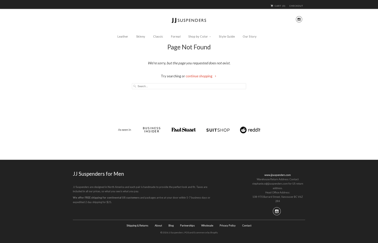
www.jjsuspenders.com (277, 174)
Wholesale (207, 225)
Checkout (296, 6)
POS (186, 232)
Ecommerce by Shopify (206, 232)
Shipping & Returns (137, 225)
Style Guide (227, 36)
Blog (171, 225)
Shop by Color (198, 36)
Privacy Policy (228, 225)
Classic (158, 36)
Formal (176, 36)
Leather (122, 36)
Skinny (140, 36)
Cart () (279, 6)
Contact (246, 225)
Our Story (250, 36)
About (158, 225)
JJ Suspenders (176, 232)
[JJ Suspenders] (189, 21)
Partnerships (187, 225)
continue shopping (199, 76)
